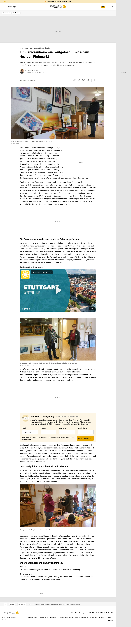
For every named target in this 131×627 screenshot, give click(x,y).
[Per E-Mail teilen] (83, 80)
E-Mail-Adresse (82, 428)
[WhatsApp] (75, 612)
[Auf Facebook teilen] (79, 80)
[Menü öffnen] (3, 7)
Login (111, 6)
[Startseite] (5, 604)
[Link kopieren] (74, 80)
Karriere (41, 617)
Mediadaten (64, 617)
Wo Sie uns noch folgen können (102, 612)
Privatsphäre (32, 617)
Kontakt (101, 617)
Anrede (24, 428)
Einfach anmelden (85, 438)
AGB (46, 617)
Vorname (43, 428)
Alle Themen (16, 12)
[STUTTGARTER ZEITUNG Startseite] (58, 6)
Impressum (109, 617)
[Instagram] (72, 612)
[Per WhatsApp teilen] (88, 80)
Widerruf (110, 620)
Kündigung (93, 617)
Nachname (62, 428)
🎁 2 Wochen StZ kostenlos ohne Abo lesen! (58, 1)
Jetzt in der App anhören (30, 80)
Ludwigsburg (6, 12)
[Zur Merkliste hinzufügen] (94, 80)
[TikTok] (79, 612)
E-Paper (9, 7)
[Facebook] (83, 612)
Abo (103, 6)
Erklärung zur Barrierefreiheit (79, 617)
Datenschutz (54, 617)
